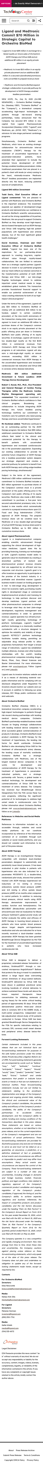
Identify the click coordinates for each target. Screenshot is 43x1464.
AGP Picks (5, 4)
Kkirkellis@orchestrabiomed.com (16, 1300)
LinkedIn (13, 669)
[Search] (28, 20)
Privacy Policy (33, 1460)
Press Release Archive (25, 1450)
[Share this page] (39, 20)
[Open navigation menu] (4, 20)
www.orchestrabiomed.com (24, 808)
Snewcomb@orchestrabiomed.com (17, 1289)
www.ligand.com (20, 666)
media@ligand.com (10, 1328)
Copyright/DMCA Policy (14, 1460)
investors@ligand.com (11, 1314)
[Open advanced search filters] (33, 20)
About (11, 1450)
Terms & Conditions (32, 1455)
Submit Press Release (12, 1455)
